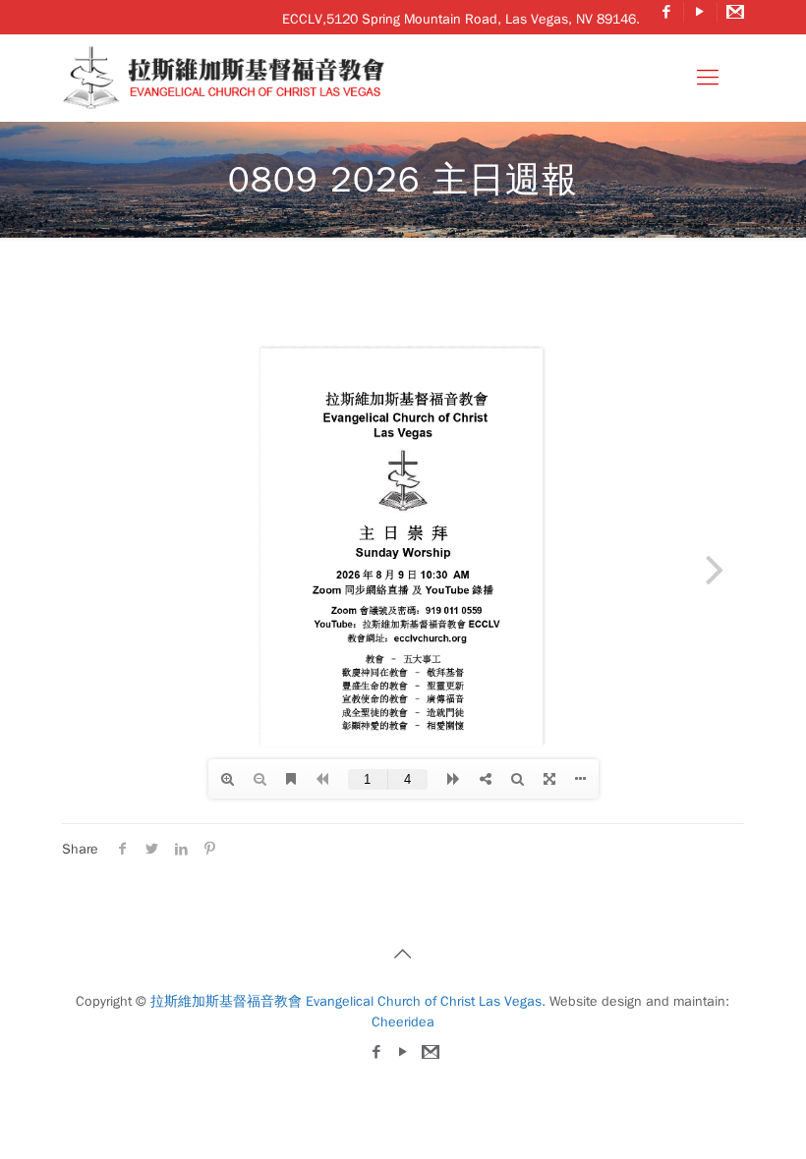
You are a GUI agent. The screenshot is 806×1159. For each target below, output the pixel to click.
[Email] (733, 12)
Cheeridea (403, 1022)
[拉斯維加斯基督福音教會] (229, 77)
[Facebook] (667, 12)
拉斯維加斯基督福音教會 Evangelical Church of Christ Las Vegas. (348, 1001)
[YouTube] (700, 12)
